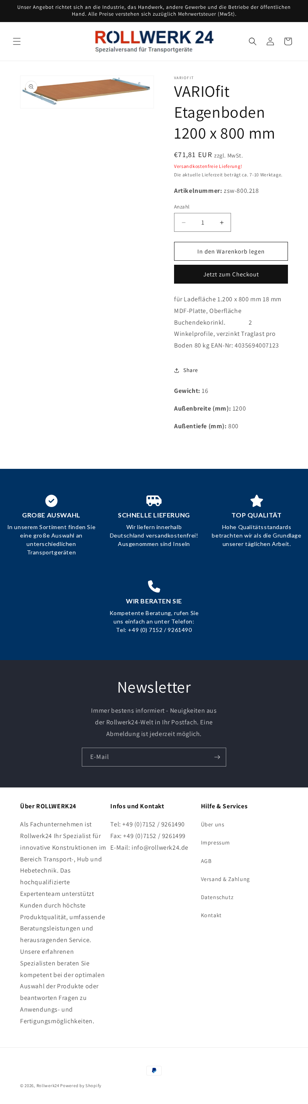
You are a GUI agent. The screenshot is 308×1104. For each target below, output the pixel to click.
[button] (17, 41)
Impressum (215, 842)
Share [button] (190, 370)
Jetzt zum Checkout (231, 274)
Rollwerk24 (47, 1085)
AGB (206, 861)
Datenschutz (217, 897)
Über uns (213, 824)
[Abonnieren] (217, 757)
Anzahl (181, 206)
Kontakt (211, 915)
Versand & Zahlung (225, 879)
